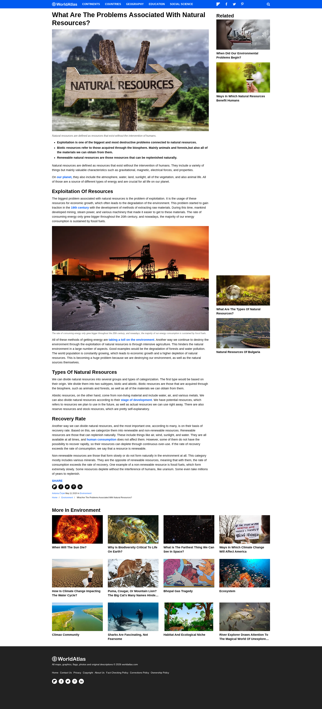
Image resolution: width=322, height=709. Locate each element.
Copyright (88, 672)
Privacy (77, 672)
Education (157, 4)
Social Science (181, 4)
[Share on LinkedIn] (80, 486)
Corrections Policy (139, 672)
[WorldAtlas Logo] (66, 4)
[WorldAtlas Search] (268, 4)
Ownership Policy (160, 672)
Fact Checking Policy (117, 672)
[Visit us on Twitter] (67, 681)
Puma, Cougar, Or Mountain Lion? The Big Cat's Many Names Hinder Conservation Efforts (132, 595)
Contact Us (66, 672)
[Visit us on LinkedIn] (81, 681)
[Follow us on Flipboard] (54, 681)
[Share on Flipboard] (54, 486)
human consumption (102, 439)
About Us (99, 672)
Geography (135, 4)
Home (55, 672)
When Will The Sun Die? (69, 547)
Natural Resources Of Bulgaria (238, 352)
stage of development (136, 400)
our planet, (64, 177)
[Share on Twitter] (67, 486)
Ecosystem (227, 591)
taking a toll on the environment (131, 339)
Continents (91, 4)
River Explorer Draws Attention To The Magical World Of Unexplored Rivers (243, 639)
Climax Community (65, 634)
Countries (113, 4)
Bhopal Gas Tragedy (178, 591)
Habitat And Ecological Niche (184, 634)
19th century (80, 207)
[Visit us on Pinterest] (74, 681)
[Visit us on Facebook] (61, 681)
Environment (85, 493)
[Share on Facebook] (60, 486)
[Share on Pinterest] (73, 486)
